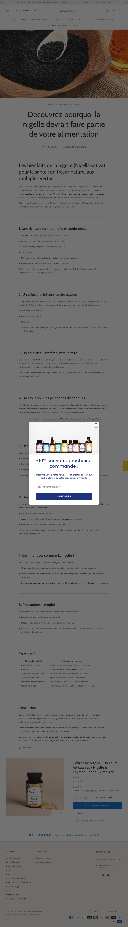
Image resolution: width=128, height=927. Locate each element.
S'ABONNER (64, 496)
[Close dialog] (96, 425)
